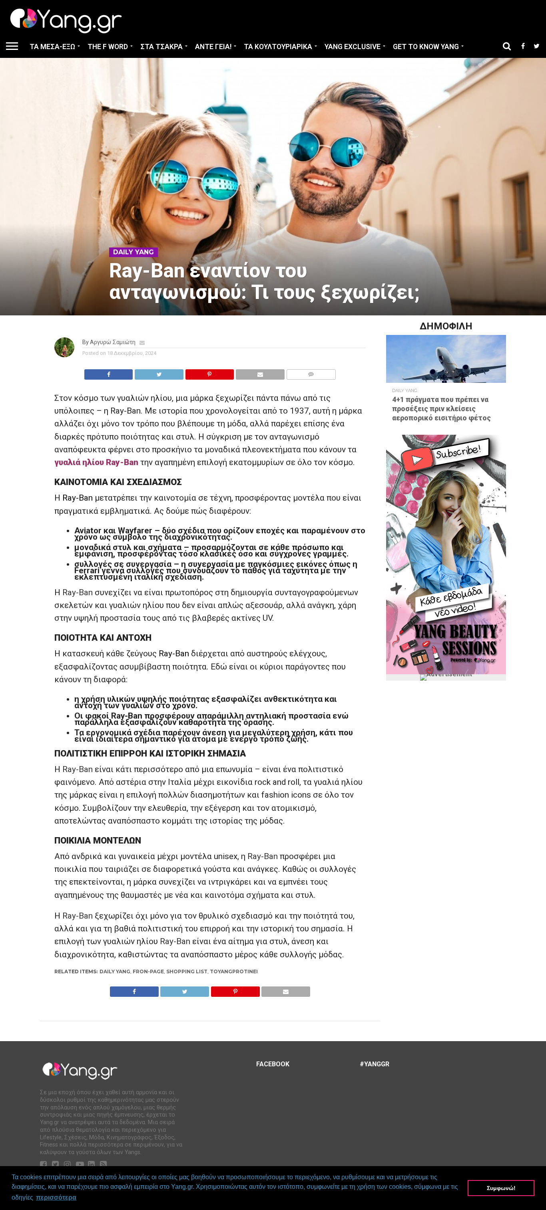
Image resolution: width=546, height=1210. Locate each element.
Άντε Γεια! (213, 47)
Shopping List (186, 971)
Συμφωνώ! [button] (501, 1188)
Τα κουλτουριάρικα (278, 47)
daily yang (115, 971)
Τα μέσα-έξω (52, 47)
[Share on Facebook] (108, 372)
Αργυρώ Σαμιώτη (113, 342)
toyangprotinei (234, 971)
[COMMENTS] (311, 372)
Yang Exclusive (353, 47)
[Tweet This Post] (158, 372)
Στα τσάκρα (161, 47)
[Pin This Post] (209, 372)
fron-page (148, 971)
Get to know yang (426, 47)
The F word (108, 47)
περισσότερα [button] (56, 1197)
